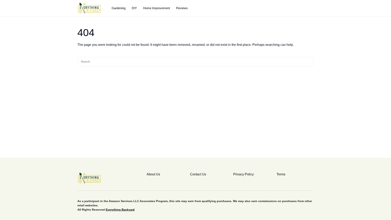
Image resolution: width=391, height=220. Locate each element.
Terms (281, 174)
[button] (312, 8)
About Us (153, 174)
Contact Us (198, 174)
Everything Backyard (120, 209)
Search (309, 61)
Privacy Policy (243, 174)
